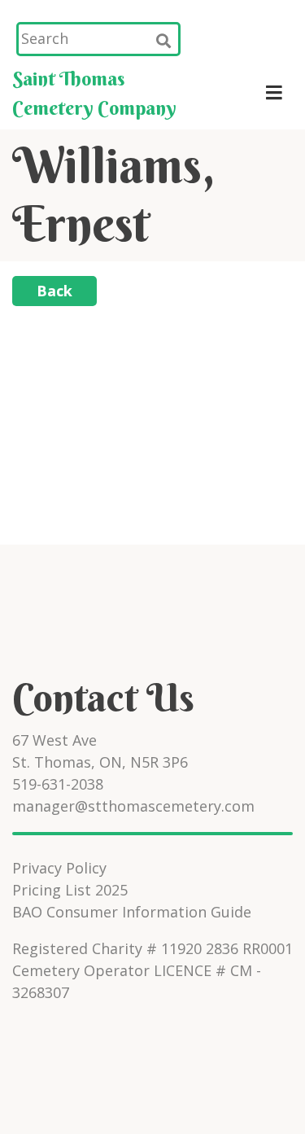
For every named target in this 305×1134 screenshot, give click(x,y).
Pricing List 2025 (70, 890)
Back (54, 290)
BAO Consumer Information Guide (131, 912)
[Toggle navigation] (274, 93)
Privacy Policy (59, 868)
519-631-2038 (57, 784)
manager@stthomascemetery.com (133, 806)
